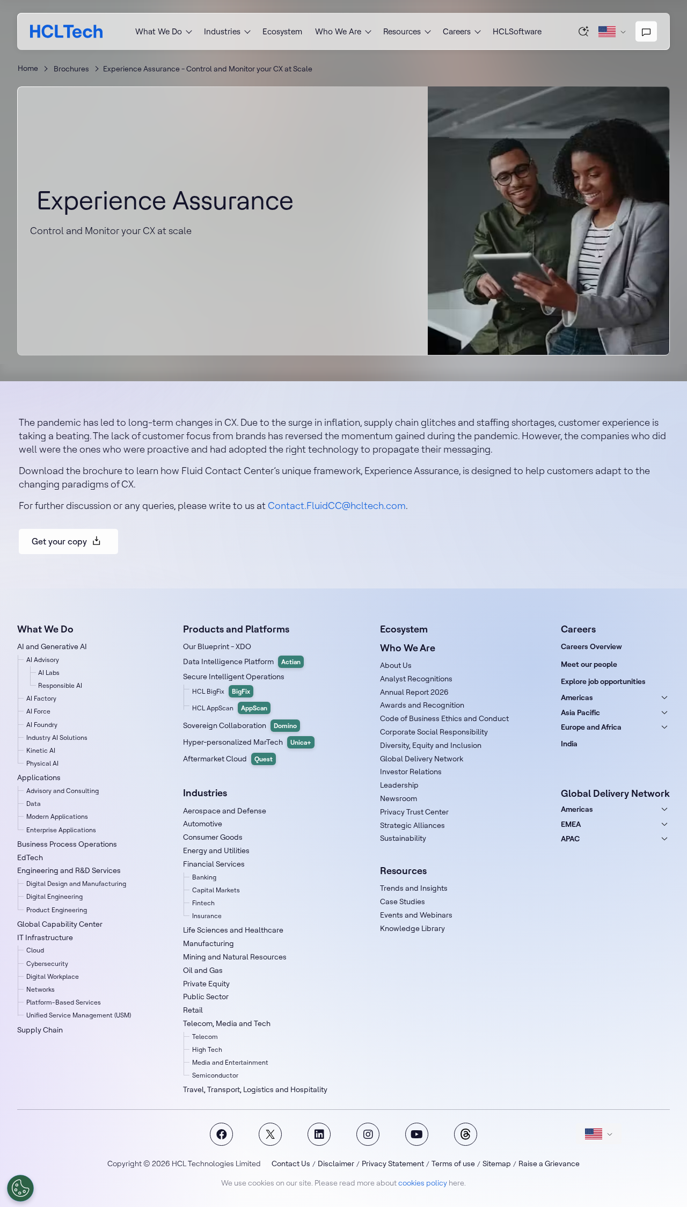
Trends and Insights (414, 888)
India (569, 743)
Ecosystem (282, 31)
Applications (39, 777)
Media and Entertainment (230, 1062)
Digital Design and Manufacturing (76, 883)
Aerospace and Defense (224, 811)
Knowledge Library (412, 928)
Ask (584, 31)
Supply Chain (40, 1030)
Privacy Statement (393, 1163)
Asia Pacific (580, 712)
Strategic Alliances (412, 825)
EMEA (571, 824)
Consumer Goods (213, 837)
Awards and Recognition (422, 705)
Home (28, 68)
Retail (193, 1010)
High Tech (207, 1049)
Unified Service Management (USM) (78, 1015)
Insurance (207, 916)
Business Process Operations (67, 844)
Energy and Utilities (216, 850)
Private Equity (206, 983)
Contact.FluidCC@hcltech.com (337, 505)
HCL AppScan (229, 708)
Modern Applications (57, 816)
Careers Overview (591, 646)
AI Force (38, 711)
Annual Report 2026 (414, 692)
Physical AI (42, 763)
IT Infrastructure (45, 937)
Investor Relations (411, 771)
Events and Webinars (416, 915)
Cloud (35, 950)
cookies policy (422, 1183)
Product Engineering (56, 910)
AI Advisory (42, 660)
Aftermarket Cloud (228, 759)
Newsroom (398, 798)
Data (33, 803)
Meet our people (589, 664)
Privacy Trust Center (414, 812)
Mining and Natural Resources (235, 957)
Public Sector (206, 996)
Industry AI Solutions (56, 737)
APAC (570, 839)
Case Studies (402, 901)
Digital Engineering (54, 896)
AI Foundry (41, 725)
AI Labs (49, 672)
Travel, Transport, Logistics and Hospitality (255, 1089)
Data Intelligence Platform (242, 661)
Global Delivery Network (421, 759)
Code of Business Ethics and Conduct (444, 718)
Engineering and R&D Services (69, 870)
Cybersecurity (47, 963)
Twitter (270, 1134)
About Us (396, 665)
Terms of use (453, 1163)
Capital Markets (216, 890)
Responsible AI (60, 685)
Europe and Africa (591, 727)
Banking (204, 877)
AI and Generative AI (52, 646)
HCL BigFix (221, 691)
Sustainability (403, 838)
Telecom (205, 1037)
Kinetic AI (40, 750)
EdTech (30, 857)
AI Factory (41, 698)
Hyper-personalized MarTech (247, 742)
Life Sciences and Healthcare (233, 930)
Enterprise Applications (61, 830)
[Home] (66, 31)
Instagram (367, 1134)
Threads (465, 1134)
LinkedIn (319, 1134)
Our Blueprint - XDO (217, 646)
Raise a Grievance (549, 1163)
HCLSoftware (517, 31)
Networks (40, 989)
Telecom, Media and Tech (227, 1023)
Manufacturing (208, 943)
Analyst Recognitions (416, 679)
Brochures (71, 69)
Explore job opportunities (603, 681)
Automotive (202, 823)
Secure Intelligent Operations (233, 676)
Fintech (203, 903)
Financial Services (214, 864)
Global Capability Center (60, 924)
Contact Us (291, 1163)
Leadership (399, 785)
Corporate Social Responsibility (434, 732)
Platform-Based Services (63, 1002)
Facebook (221, 1134)
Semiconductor (215, 1075)
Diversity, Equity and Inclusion (430, 745)
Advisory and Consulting (62, 791)
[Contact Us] (646, 31)
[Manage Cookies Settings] (20, 1188)
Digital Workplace (52, 976)
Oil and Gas (203, 970)
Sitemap (497, 1163)
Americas (577, 697)
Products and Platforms (236, 629)
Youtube (416, 1134)
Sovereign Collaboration (240, 725)
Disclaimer (336, 1163)
